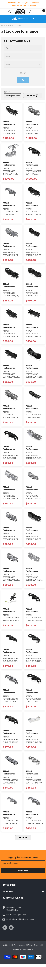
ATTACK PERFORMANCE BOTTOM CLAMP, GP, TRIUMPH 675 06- (11, 577)
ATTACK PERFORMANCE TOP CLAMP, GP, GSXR (11, 699)
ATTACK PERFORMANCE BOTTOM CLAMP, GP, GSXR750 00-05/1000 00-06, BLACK (11, 293)
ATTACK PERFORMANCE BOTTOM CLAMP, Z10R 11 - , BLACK (34, 374)
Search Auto (28, 949)
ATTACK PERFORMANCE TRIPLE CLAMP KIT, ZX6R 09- (10, 171)
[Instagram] (11, 927)
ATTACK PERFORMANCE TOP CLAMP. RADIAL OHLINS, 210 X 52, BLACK (33, 171)
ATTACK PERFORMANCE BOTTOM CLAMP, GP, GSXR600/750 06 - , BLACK (34, 537)
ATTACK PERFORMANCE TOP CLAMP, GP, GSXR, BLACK (11, 456)
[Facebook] (4, 927)
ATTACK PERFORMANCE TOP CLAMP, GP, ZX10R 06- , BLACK (11, 659)
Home (3, 25)
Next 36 (23, 838)
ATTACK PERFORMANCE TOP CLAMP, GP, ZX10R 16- (34, 821)
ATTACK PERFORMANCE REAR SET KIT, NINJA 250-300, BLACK (11, 618)
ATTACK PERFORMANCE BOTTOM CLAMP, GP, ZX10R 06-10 (11, 415)
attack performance (15, 25)
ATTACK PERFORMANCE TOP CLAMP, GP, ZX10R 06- (11, 821)
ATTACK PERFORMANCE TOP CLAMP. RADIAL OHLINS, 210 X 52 (11, 212)
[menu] (2, 11)
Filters (31, 95)
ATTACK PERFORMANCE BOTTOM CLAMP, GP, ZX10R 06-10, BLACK (11, 374)
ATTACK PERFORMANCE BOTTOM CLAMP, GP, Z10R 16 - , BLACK (33, 253)
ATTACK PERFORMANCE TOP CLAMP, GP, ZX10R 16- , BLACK (34, 659)
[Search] (9, 11)
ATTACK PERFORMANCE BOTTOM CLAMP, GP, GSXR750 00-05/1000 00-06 (33, 496)
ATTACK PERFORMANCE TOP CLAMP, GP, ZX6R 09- (34, 780)
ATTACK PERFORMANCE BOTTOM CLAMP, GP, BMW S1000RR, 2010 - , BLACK (34, 293)
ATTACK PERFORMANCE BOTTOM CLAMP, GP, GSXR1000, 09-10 (11, 253)
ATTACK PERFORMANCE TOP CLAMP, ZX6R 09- (11, 780)
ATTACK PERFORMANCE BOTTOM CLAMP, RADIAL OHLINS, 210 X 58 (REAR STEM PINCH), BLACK (11, 131)
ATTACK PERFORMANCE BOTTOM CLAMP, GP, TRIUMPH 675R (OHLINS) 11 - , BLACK (34, 334)
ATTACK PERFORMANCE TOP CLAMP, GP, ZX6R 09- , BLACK (34, 618)
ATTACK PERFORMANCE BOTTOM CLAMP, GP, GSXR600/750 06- (11, 537)
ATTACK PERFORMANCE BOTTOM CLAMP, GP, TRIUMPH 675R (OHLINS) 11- (33, 577)
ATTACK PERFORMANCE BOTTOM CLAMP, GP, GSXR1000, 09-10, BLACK (33, 212)
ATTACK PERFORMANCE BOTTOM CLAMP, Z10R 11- (34, 740)
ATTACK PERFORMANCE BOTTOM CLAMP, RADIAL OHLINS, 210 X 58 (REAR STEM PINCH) (34, 131)
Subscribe (23, 870)
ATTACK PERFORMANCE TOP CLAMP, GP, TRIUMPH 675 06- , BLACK (11, 740)
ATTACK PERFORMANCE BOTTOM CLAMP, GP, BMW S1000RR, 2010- (34, 456)
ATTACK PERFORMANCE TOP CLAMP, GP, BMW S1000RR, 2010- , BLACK (33, 699)
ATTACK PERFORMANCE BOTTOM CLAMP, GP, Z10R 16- (11, 496)
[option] (23, 4)
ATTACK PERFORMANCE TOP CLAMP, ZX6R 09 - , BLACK (33, 415)
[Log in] (30, 11)
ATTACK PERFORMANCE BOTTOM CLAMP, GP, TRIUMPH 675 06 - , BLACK (11, 334)
